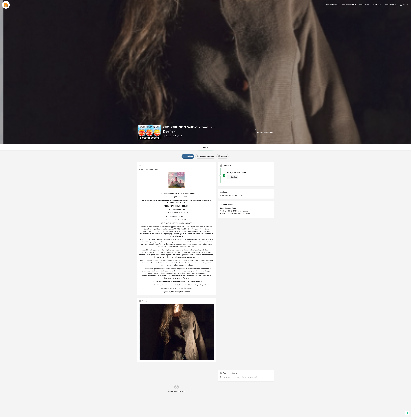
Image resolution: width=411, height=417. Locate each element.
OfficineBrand (331, 5)
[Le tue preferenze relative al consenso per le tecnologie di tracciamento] (407, 413)
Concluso (233, 177)
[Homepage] (6, 5)
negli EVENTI (364, 5)
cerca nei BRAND (349, 5)
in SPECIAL (377, 5)
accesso (235, 377)
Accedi (405, 5)
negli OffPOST (391, 5)
